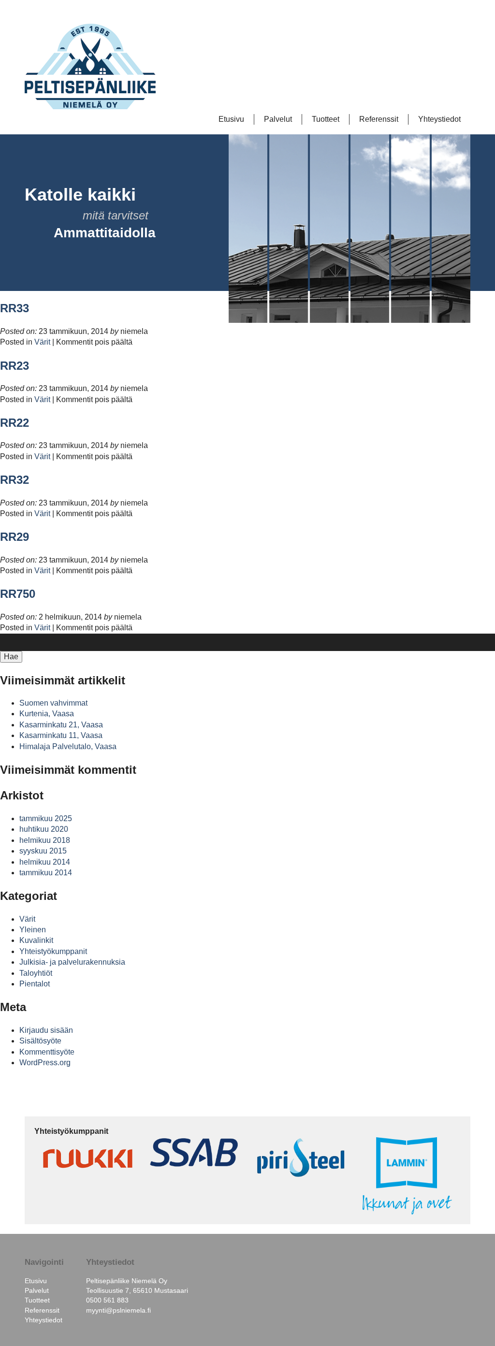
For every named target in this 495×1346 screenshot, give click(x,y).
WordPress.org (45, 1062)
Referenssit (378, 119)
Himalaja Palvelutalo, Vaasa (67, 746)
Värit (42, 342)
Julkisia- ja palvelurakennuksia (72, 962)
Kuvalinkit (36, 940)
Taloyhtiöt (35, 973)
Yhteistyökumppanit (53, 951)
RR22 (14, 422)
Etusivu (231, 119)
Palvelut (278, 119)
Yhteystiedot (439, 119)
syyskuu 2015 (43, 851)
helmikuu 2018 (44, 840)
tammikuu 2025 (45, 818)
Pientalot (34, 984)
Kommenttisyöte (46, 1052)
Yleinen (32, 930)
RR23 (14, 365)
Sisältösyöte (40, 1041)
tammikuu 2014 (45, 872)
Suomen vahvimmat (53, 703)
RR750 (17, 593)
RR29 (14, 536)
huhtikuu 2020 (43, 829)
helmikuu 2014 (44, 862)
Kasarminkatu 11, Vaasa (60, 735)
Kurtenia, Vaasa (46, 713)
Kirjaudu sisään (46, 1030)
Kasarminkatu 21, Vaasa (61, 725)
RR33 (14, 308)
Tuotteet (325, 119)
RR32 (14, 479)
